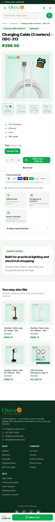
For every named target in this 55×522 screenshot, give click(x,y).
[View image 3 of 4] (34, 109)
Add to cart (34, 517)
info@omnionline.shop (14, 436)
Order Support (8, 486)
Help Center (7, 478)
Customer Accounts (10, 494)
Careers (33, 455)
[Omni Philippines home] (17, 8)
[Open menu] (5, 8)
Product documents (10, 482)
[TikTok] (31, 512)
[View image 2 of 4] (21, 109)
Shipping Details (9, 490)
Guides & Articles (37, 459)
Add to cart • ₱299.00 (38, 160)
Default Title (12, 151)
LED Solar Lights (8, 467)
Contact (33, 467)
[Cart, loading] (50, 8)
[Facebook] (17, 512)
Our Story (34, 451)
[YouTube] (38, 512)
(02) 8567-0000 (12, 432)
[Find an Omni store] (44, 8)
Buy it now (27, 168)
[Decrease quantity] (7, 160)
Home (4, 23)
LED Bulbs (6, 459)
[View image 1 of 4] (8, 109)
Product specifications (18, 228)
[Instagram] (24, 512)
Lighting (5, 451)
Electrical (6, 455)
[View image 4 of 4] (47, 109)
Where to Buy (35, 463)
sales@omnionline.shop (15, 440)
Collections (13, 23)
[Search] (49, 15)
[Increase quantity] (18, 160)
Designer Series (9, 463)
